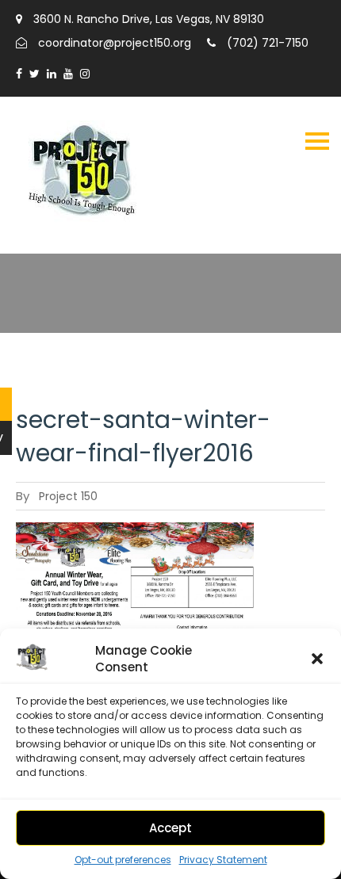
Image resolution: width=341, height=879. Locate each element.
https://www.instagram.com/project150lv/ (85, 73)
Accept (170, 828)
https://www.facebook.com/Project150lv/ (19, 73)
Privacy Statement (223, 860)
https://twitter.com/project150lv (34, 73)
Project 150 (68, 496)
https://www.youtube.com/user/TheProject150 (68, 73)
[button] (317, 659)
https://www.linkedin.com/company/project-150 (51, 73)
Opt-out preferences (123, 860)
